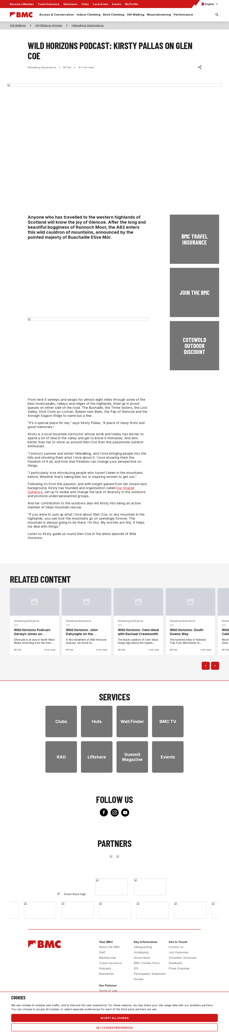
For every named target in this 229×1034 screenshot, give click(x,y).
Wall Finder (132, 721)
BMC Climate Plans (147, 963)
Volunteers (70, 4)
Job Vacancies (178, 952)
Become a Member (22, 4)
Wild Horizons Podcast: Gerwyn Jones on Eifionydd (32, 632)
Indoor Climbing (88, 14)
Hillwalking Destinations (88, 25)
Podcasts (105, 968)
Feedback (175, 963)
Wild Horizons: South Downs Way (186, 632)
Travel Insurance (48, 4)
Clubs (85, 4)
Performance (183, 14)
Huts (97, 721)
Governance (142, 957)
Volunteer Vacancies (183, 957)
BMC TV (167, 721)
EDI (136, 968)
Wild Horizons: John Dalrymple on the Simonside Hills (82, 632)
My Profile (131, 4)
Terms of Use (108, 990)
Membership (107, 957)
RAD (61, 756)
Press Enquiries (179, 968)
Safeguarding (143, 947)
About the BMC (109, 947)
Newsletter (106, 973)
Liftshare (97, 756)
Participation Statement (150, 973)
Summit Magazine (132, 757)
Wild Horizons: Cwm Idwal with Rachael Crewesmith (138, 632)
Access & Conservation (56, 14)
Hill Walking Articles (48, 25)
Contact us (176, 947)
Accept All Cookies (114, 1018)
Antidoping (141, 952)
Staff (102, 952)
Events (116, 4)
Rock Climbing (113, 14)
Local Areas (100, 4)
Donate (139, 979)
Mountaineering (159, 14)
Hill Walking (136, 14)
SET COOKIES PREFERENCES (114, 1027)
